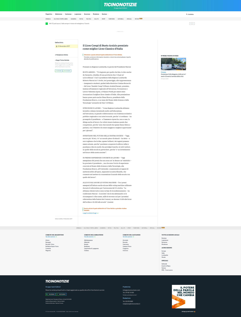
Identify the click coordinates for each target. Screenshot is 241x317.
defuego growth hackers (188, 311)
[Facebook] (98, 221)
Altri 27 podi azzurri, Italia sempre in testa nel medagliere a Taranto (69, 23)
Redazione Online (62, 55)
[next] (193, 23)
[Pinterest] (106, 221)
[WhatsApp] (111, 221)
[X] (102, 221)
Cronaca (163, 72)
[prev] (190, 23)
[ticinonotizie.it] (120, 4)
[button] (190, 14)
